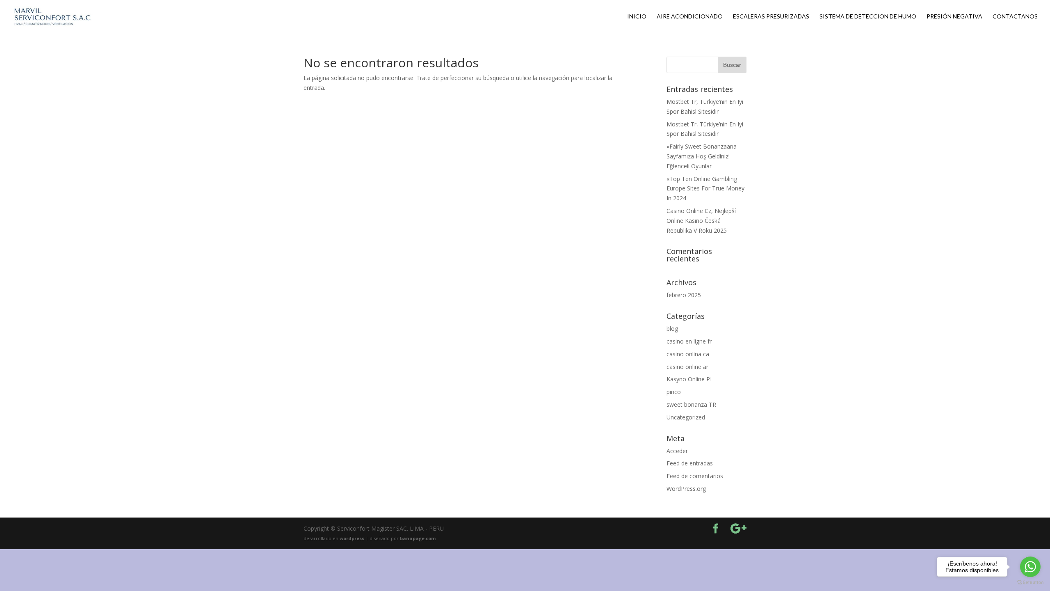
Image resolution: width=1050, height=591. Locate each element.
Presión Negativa (954, 17)
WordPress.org (686, 488)
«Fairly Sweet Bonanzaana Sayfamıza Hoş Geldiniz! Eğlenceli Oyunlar (702, 156)
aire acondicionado (690, 17)
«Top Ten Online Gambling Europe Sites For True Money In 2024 (705, 188)
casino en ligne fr (689, 341)
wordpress (352, 538)
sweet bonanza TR (691, 404)
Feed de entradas (690, 463)
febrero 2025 (684, 295)
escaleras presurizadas (771, 17)
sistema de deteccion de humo (867, 17)
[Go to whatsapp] (1030, 567)
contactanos (1015, 17)
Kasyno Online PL (690, 379)
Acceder (677, 451)
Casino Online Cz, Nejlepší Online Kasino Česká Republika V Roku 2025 (701, 220)
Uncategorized (686, 417)
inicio (636, 17)
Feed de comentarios (695, 476)
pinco (674, 392)
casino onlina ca (688, 354)
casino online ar (687, 367)
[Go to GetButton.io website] (1030, 582)
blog (672, 328)
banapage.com (418, 538)
